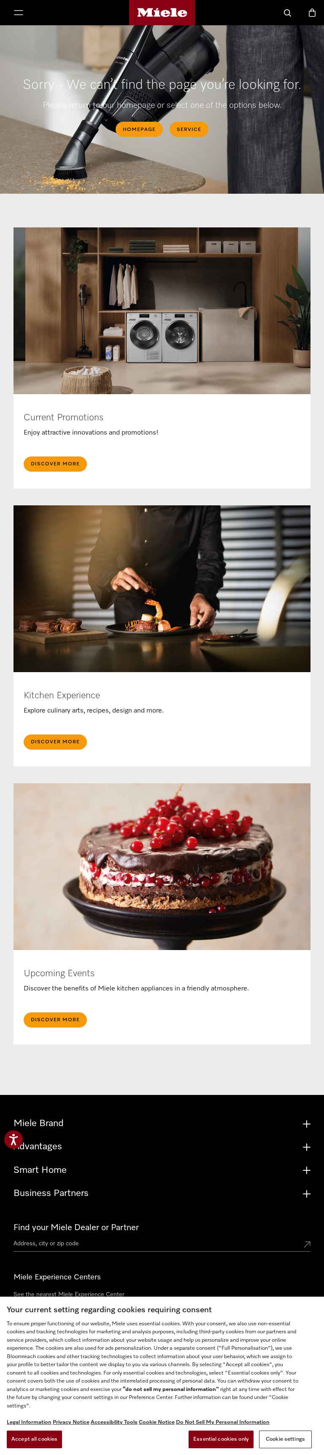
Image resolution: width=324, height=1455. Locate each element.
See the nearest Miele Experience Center (69, 1294)
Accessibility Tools (114, 1422)
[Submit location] (307, 1245)
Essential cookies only (221, 1439)
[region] (162, 1376)
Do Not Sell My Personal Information (223, 1422)
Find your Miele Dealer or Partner (76, 1227)
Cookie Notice (157, 1422)
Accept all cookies (34, 1439)
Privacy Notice (71, 1422)
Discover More (55, 464)
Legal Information (29, 1422)
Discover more (55, 1020)
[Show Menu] (19, 13)
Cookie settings (285, 1439)
